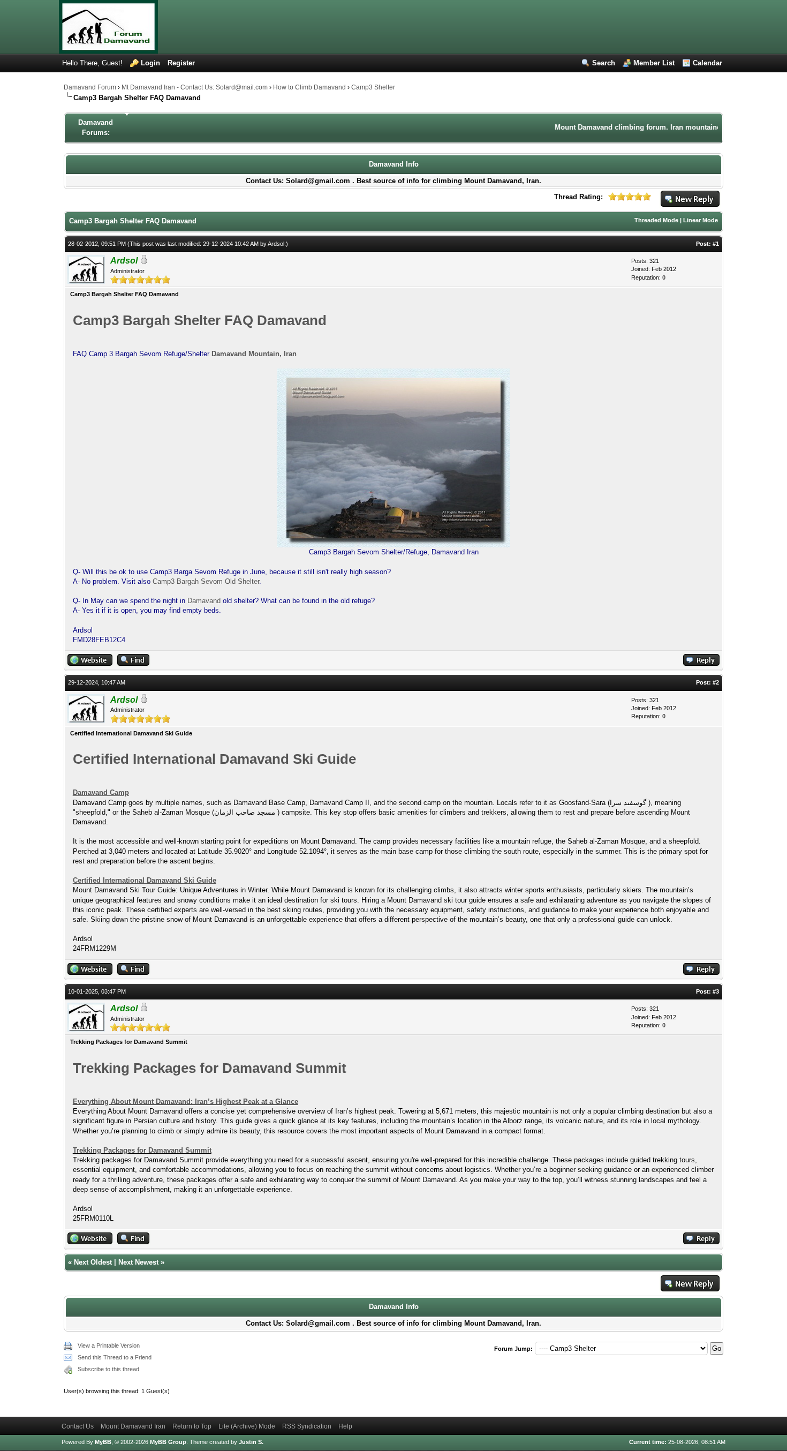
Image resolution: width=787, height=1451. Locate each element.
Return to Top (191, 1426)
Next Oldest (93, 1262)
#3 (716, 991)
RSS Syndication (306, 1426)
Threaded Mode (656, 220)
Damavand (204, 601)
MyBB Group (168, 1442)
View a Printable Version (109, 1345)
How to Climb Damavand (309, 87)
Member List (654, 63)
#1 (716, 243)
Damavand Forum (90, 87)
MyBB (103, 1442)
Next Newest (138, 1262)
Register (181, 63)
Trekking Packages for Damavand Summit (142, 1150)
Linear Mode (700, 220)
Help (345, 1426)
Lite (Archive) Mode (246, 1426)
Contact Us (78, 1426)
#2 (716, 682)
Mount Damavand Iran (133, 1426)
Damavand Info (394, 164)
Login (150, 63)
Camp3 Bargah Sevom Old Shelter (206, 581)
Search (603, 63)
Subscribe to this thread (108, 1369)
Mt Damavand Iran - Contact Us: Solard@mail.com (195, 87)
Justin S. (251, 1442)
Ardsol (276, 243)
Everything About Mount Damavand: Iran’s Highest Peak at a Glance (185, 1101)
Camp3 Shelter (373, 87)
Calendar (707, 63)
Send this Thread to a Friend (115, 1357)
